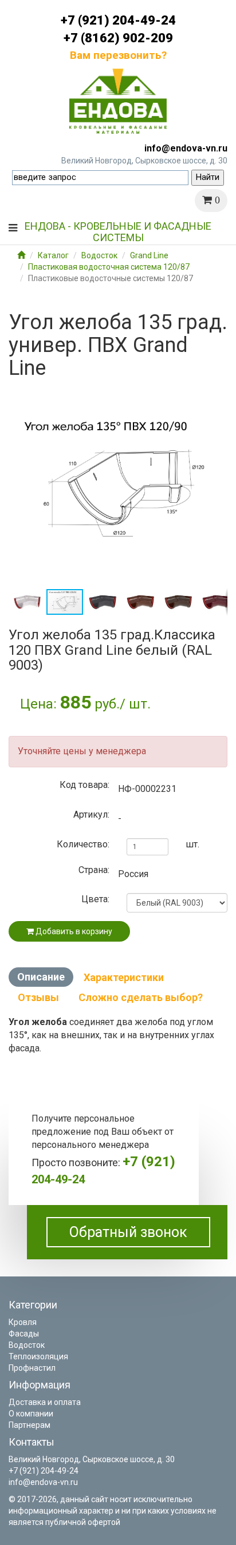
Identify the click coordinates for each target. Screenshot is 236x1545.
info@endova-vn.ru (185, 148)
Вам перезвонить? (118, 55)
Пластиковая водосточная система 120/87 (109, 266)
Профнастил (32, 1367)
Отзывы (38, 997)
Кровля (23, 1322)
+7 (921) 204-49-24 (118, 20)
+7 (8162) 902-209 (118, 38)
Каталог (53, 255)
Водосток (99, 255)
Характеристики (124, 977)
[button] (217, 395)
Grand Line (149, 255)
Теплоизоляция (38, 1356)
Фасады (24, 1333)
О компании (31, 1413)
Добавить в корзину (73, 931)
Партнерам (29, 1425)
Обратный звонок (128, 1232)
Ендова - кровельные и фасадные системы (118, 230)
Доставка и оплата (45, 1402)
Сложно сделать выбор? (140, 997)
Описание (41, 977)
